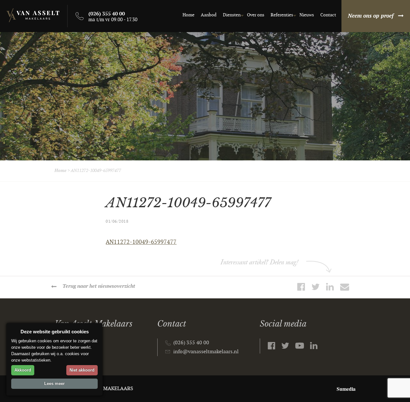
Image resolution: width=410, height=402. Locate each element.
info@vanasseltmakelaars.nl (206, 352)
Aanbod (209, 15)
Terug (98, 286)
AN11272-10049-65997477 (141, 242)
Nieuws (306, 15)
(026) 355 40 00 (191, 343)
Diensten (232, 15)
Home (188, 15)
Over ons (255, 15)
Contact (328, 15)
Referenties (282, 15)
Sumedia (346, 388)
